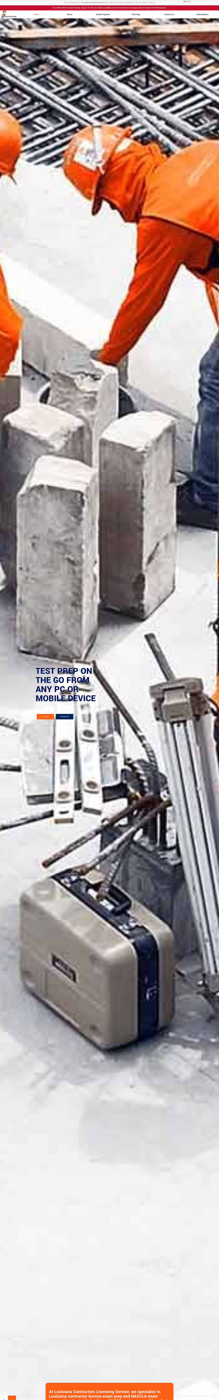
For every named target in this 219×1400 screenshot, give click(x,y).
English (188, 1)
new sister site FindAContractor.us (94, 2)
